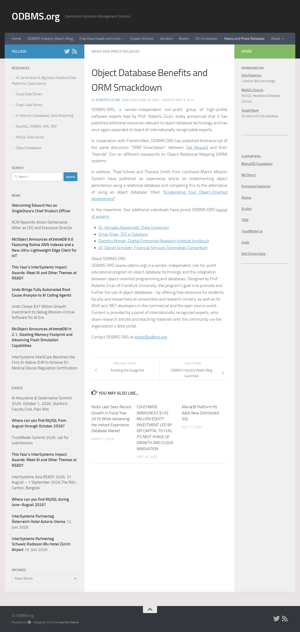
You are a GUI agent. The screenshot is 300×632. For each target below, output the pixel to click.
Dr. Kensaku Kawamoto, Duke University (133, 227)
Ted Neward (197, 147)
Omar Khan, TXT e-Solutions (123, 234)
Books (184, 38)
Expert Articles (142, 38)
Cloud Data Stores (29, 94)
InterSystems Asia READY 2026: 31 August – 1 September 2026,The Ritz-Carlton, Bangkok (44, 482)
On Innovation (206, 38)
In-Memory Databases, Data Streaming (44, 116)
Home (16, 38)
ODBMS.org (36, 16)
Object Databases (28, 148)
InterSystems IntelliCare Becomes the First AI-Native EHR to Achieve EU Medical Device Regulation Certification (44, 362)
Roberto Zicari (108, 100)
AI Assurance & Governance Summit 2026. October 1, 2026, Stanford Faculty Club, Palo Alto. (42, 403)
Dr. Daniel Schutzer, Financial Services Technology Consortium (153, 247)
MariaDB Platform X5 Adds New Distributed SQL (200, 412)
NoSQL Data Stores (30, 137)
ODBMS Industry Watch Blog (50, 38)
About (275, 38)
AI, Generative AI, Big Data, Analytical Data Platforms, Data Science (44, 81)
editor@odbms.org (150, 337)
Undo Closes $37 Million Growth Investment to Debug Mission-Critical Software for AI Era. (43, 312)
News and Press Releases (244, 38)
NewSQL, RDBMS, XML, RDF (36, 126)
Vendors (166, 38)
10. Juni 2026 (41, 544)
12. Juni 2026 (42, 521)
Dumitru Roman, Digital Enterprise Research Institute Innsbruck (153, 240)
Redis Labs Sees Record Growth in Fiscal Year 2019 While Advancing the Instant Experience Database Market (111, 418)
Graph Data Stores (29, 105)
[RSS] (74, 51)
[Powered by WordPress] (29, 622)
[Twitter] (67, 51)
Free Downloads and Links (99, 38)
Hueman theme (68, 622)
